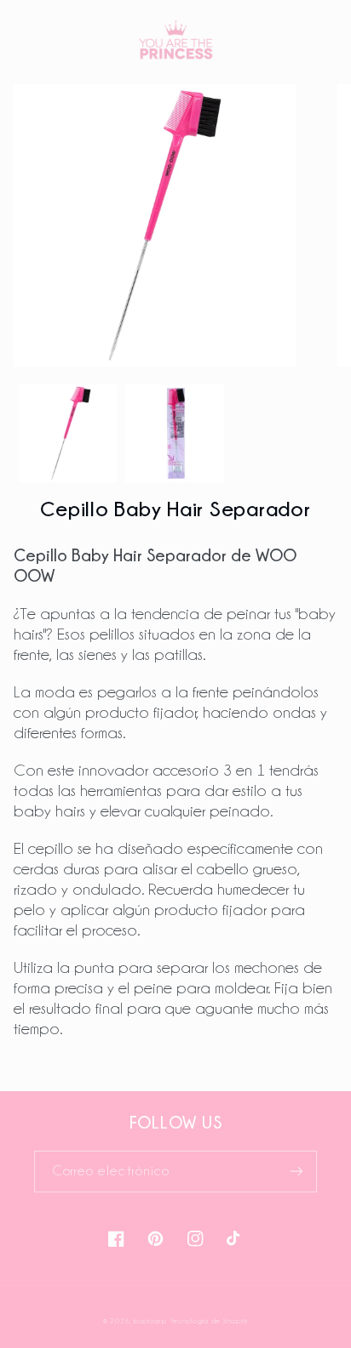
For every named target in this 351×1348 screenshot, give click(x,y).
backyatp (150, 1320)
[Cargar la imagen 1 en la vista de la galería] (67, 433)
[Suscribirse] (296, 1171)
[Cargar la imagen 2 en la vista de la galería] (174, 433)
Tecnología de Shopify (209, 1320)
